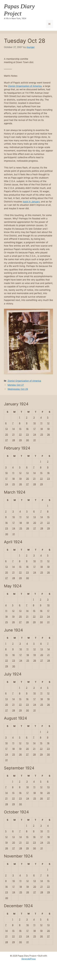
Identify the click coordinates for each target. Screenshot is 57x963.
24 (34, 434)
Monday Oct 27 (16, 385)
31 (34, 440)
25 (41, 434)
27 (6, 440)
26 (48, 434)
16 (27, 428)
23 (27, 434)
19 (48, 428)
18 (41, 428)
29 (20, 440)
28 (13, 440)
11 (41, 423)
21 (13, 434)
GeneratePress (28, 959)
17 (34, 428)
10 (34, 423)
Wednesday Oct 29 (18, 389)
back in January (31, 201)
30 (27, 440)
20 (6, 434)
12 (48, 423)
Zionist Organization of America (25, 86)
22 (20, 434)
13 (6, 428)
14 (13, 428)
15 (20, 428)
